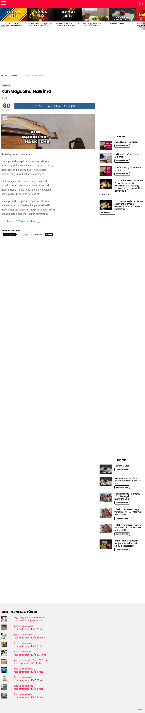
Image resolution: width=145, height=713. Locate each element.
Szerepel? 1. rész (117, 23)
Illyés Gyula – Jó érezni (126, 142)
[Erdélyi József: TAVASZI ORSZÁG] (106, 158)
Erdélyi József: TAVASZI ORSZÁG (126, 155)
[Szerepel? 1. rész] (122, 14)
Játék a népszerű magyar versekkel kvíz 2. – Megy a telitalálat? (128, 528)
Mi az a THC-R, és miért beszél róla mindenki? (92, 24)
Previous (1, 19)
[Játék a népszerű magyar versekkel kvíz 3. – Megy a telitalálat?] (106, 513)
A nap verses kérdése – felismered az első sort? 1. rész (127, 481)
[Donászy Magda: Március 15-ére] (106, 171)
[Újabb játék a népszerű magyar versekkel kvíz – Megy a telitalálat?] (106, 544)
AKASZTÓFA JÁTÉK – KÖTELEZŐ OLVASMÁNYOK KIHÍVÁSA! (11, 25)
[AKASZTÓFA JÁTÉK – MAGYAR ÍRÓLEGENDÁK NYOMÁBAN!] (40, 14)
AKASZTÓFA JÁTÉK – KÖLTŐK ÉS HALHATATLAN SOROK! (67, 24)
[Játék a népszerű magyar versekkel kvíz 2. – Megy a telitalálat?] (106, 528)
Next (143, 19)
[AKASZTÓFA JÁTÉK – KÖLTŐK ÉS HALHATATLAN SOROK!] (68, 14)
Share (5, 118)
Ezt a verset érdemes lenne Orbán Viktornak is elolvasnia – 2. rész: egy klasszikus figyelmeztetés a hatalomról (129, 185)
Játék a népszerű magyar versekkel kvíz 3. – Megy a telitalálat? (128, 512)
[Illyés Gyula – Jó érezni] (106, 145)
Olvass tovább (122, 146)
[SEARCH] (141, 4)
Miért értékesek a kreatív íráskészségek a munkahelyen (127, 496)
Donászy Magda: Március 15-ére (127, 169)
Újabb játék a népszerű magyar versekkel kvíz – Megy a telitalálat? (127, 543)
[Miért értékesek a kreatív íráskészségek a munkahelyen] (106, 497)
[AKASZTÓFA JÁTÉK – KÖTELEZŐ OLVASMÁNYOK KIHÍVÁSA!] (13, 14)
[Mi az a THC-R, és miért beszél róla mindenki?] (95, 14)
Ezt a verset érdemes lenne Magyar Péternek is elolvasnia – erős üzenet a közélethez (128, 205)
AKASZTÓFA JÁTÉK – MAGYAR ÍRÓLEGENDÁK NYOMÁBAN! (40, 24)
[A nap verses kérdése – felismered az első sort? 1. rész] (106, 481)
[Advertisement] (72, 51)
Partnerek (139, 709)
